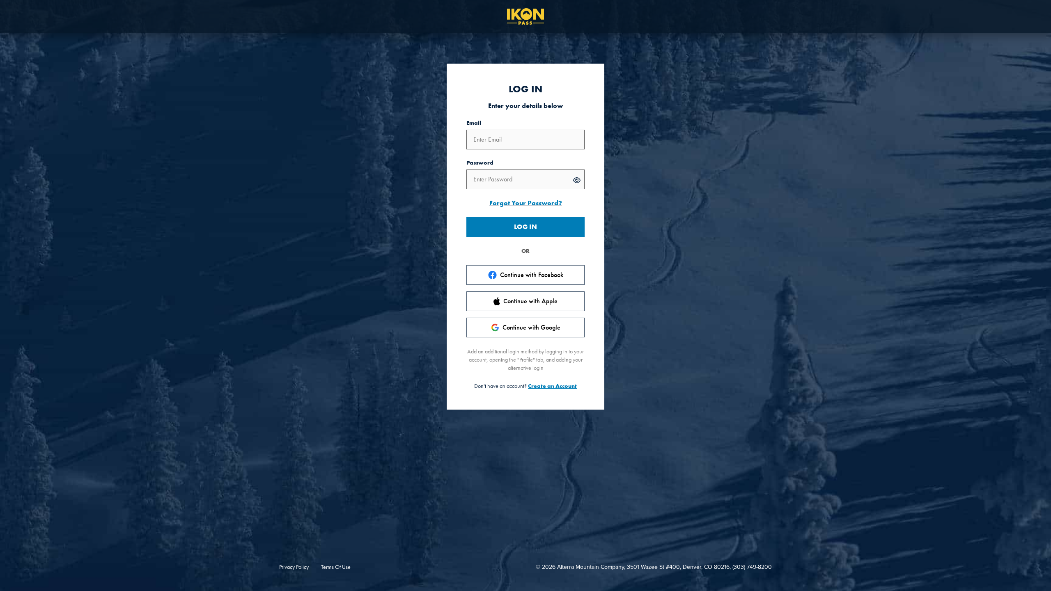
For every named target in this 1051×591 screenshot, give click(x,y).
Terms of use (336, 566)
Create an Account (552, 385)
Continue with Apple (530, 301)
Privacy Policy (294, 566)
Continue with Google (531, 327)
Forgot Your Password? (525, 203)
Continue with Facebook (531, 274)
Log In (525, 226)
